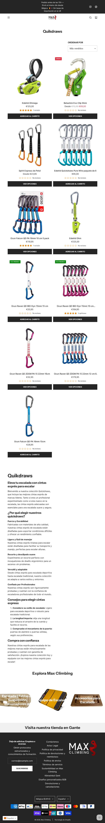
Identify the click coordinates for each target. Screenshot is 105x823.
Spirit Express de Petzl (30, 170)
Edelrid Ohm (75, 238)
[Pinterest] (96, 6)
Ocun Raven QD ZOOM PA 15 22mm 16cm (30, 373)
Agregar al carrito (30, 116)
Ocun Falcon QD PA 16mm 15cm (29, 441)
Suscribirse (22, 768)
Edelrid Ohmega (30, 103)
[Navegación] (8, 17)
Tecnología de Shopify (63, 820)
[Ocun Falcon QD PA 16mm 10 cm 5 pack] (30, 213)
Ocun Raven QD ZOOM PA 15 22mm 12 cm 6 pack (75, 374)
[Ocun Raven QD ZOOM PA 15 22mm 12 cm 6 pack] (75, 348)
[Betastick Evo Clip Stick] (75, 77)
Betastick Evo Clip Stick (75, 103)
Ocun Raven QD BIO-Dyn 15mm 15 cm (29, 306)
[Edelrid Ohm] (75, 213)
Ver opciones (75, 116)
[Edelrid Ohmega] (30, 77)
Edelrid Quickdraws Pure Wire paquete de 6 (75, 170)
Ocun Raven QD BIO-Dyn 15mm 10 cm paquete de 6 (75, 306)
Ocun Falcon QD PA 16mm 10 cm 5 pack (29, 238)
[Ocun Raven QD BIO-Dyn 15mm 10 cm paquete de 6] (75, 280)
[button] (10, 818)
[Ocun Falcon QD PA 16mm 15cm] (30, 416)
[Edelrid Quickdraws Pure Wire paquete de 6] (75, 145)
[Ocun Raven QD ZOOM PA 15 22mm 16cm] (30, 348)
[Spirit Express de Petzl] (30, 145)
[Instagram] (90, 6)
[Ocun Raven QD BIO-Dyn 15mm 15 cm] (30, 280)
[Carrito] (96, 17)
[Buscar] (90, 17)
